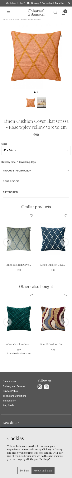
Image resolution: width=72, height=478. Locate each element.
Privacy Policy (10, 391)
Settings (24, 470)
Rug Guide (8, 405)
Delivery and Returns (14, 386)
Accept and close (43, 470)
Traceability (9, 400)
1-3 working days (26, 162)
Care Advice (9, 381)
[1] (36, 56)
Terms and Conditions (14, 395)
